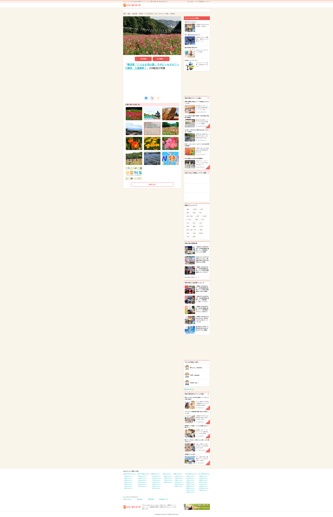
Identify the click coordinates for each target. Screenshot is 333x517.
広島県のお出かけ (190, 476)
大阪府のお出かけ (179, 476)
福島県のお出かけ (128, 488)
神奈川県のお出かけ (157, 478)
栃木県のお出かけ (156, 486)
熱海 (188, 226)
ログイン (208, 1)
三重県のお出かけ (168, 480)
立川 (188, 223)
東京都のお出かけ (156, 476)
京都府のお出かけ (179, 478)
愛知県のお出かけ (168, 476)
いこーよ (127, 1)
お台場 (204, 216)
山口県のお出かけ (190, 480)
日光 (203, 219)
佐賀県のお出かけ (203, 478)
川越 (194, 233)
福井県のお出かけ (142, 486)
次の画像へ (160, 59)
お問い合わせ (127, 499)
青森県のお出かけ (128, 480)
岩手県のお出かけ (128, 482)
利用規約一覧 (163, 499)
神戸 (202, 209)
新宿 (194, 212)
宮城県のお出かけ (128, 478)
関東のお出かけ (155, 474)
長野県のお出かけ (142, 476)
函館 (194, 236)
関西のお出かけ (178, 474)
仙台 (200, 212)
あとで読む (190, 1)
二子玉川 (189, 219)
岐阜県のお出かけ (168, 478)
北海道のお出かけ (128, 476)
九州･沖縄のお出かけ (204, 474)
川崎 (198, 216)
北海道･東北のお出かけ (129, 474)
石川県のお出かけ (142, 482)
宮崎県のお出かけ (203, 486)
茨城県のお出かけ (156, 488)
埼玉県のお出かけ (156, 482)
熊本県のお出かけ (203, 482)
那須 (188, 212)
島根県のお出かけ (190, 484)
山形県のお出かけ (128, 486)
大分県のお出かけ (203, 484)
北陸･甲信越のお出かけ (143, 474)
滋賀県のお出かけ (179, 486)
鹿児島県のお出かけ (204, 488)
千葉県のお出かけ (156, 480)
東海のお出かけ (167, 474)
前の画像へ (143, 59)
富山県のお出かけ (142, 484)
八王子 (201, 226)
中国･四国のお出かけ (191, 474)
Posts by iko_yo (189, 389)
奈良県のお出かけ (179, 482)
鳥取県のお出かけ (190, 482)
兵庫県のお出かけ (179, 480)
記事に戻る (152, 184)
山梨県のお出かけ (142, 478)
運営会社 (140, 499)
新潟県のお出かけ (142, 480)
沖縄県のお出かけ (203, 490)
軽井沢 (201, 233)
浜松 (188, 233)
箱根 (201, 230)
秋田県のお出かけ (128, 484)
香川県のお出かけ (190, 490)
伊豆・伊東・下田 (191, 230)
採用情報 (151, 499)
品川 (194, 223)
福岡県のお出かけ (203, 476)
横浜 (188, 209)
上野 (200, 223)
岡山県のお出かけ (190, 478)
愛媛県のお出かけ (190, 486)
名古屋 (195, 209)
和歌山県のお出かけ (179, 484)
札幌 (196, 219)
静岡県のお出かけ (168, 482)
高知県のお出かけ (190, 488)
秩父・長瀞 (189, 216)
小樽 (188, 236)
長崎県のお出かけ (203, 480)
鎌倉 (194, 226)
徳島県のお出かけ (190, 492)
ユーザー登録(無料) (199, 1)
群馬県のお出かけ (156, 484)
